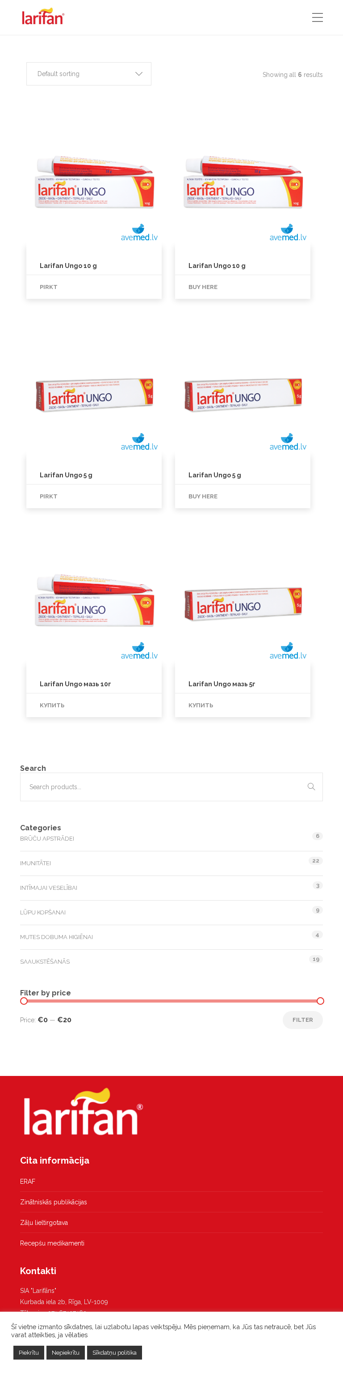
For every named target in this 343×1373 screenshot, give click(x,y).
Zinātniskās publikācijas (53, 1202)
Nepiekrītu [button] (65, 1352)
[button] (88, 73)
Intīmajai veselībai (48, 887)
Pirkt (49, 287)
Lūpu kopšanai (43, 912)
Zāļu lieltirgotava (44, 1222)
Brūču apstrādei (47, 838)
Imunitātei (35, 863)
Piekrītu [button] (29, 1352)
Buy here (203, 287)
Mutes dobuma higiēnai (56, 937)
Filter (303, 1019)
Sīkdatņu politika (114, 1352)
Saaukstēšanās (45, 961)
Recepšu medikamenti (52, 1243)
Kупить (52, 705)
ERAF (27, 1181)
